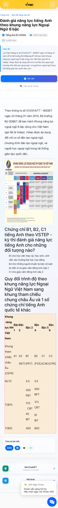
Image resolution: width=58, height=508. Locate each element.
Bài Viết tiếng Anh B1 (21, 15)
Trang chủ (4, 15)
